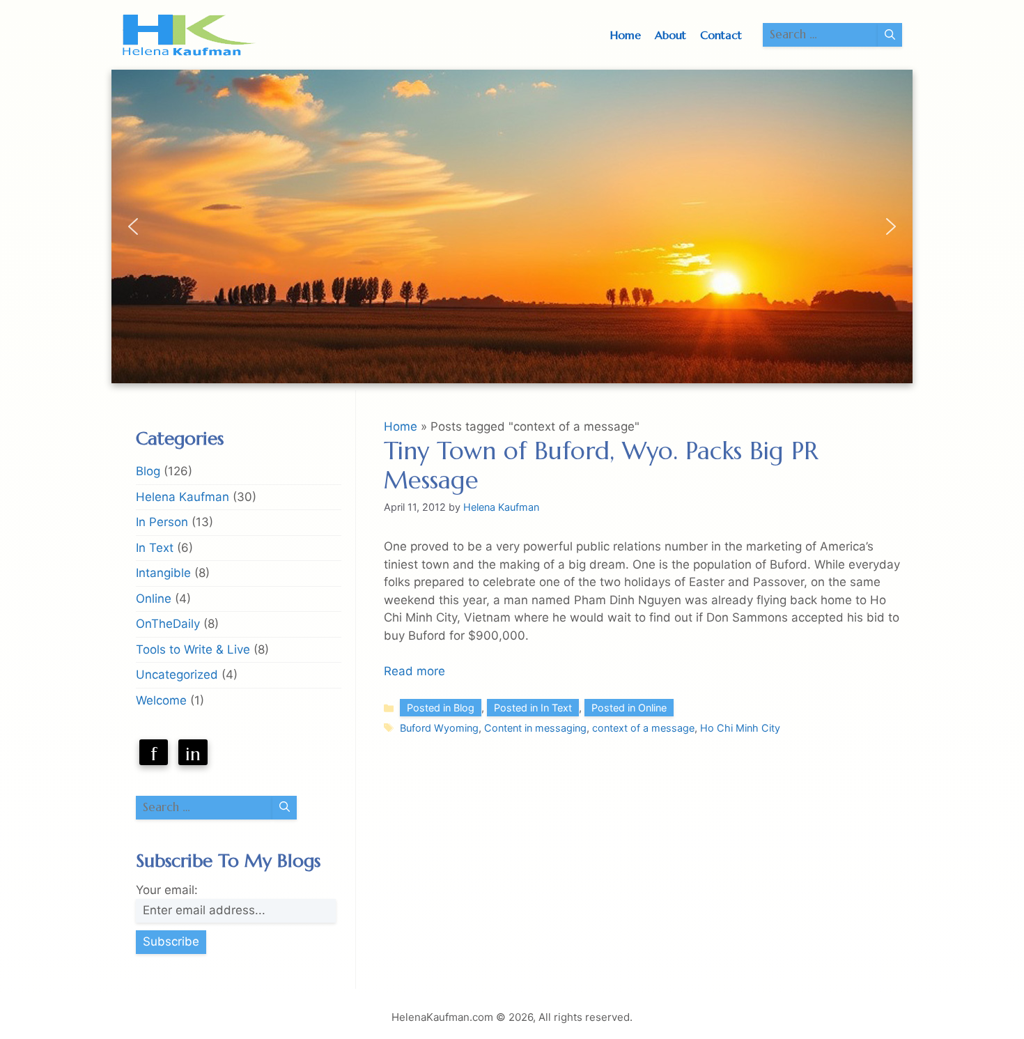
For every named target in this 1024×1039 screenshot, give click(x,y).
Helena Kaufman (182, 497)
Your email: (167, 890)
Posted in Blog (440, 708)
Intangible (163, 573)
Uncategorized (177, 675)
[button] (133, 226)
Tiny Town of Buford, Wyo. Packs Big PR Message (601, 465)
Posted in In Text (533, 708)
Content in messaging (535, 728)
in (193, 754)
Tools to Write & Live (193, 649)
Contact (721, 35)
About (670, 35)
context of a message (643, 728)
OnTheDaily (168, 624)
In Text (154, 548)
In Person (162, 522)
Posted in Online (629, 708)
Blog (148, 471)
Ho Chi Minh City (740, 728)
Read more (414, 671)
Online (153, 599)
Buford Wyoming (439, 728)
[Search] (890, 35)
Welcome (161, 700)
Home (625, 35)
